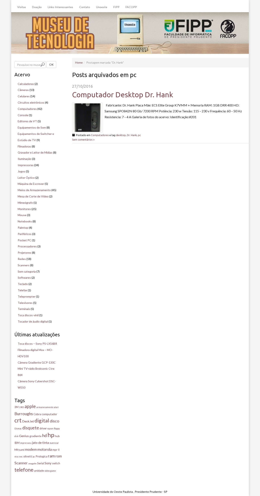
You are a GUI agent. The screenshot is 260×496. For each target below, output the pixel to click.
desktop (121, 135)
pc (139, 135)
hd (44, 435)
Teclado (23, 284)
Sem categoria (27, 271)
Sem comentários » (83, 139)
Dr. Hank (132, 135)
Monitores (24, 209)
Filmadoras (24, 146)
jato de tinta (40, 442)
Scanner (21, 463)
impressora (25, 443)
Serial (40, 463)
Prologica (41, 456)
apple (30, 406)
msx (16, 456)
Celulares (24, 96)
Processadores (27, 246)
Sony (47, 463)
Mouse (22, 215)
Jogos (21, 171)
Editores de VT (27, 121)
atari (56, 407)
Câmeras (23, 90)
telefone (23, 470)
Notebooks (25, 221)
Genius (24, 436)
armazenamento (44, 407)
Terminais (24, 309)
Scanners (23, 265)
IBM (17, 442)
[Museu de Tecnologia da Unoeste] (130, 32)
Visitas (21, 7)
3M (16, 407)
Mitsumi (19, 449)
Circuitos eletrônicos (31, 102)
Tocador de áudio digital (33, 321)
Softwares (24, 277)
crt (18, 420)
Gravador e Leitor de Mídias (35, 152)
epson (50, 428)
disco (54, 420)
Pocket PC (24, 240)
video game (50, 470)
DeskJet (28, 421)
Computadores (100, 135)
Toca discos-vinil (28, 315)
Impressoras (26, 165)
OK (51, 64)
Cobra (37, 414)
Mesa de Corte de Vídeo (33, 196)
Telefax (22, 290)
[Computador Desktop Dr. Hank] (87, 117)
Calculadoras (26, 84)
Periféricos (24, 234)
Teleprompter (26, 296)
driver (43, 428)
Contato (84, 7)
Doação (37, 7)
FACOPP (131, 7)
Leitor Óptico (26, 177)
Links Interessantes (60, 7)
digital (42, 420)
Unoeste (101, 7)
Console (23, 115)
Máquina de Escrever (31, 183)
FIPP (116, 7)
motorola (44, 449)
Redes (22, 259)
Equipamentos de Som (32, 127)
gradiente (35, 436)
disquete (30, 427)
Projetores (24, 252)
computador (49, 414)
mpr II (56, 449)
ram (51, 455)
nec (21, 456)
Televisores (25, 302)
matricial (54, 443)
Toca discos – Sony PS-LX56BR (37, 343)
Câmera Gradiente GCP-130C (37, 362)
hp (51, 434)
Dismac (18, 428)
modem (31, 449)
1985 (21, 407)
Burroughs (23, 413)
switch (56, 463)
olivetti (27, 456)
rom (58, 456)
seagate (32, 463)
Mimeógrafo (25, 202)
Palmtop (23, 227)
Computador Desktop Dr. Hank (122, 94)
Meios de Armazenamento (34, 190)
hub (57, 436)
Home (79, 62)
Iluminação (24, 158)
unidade (39, 470)
